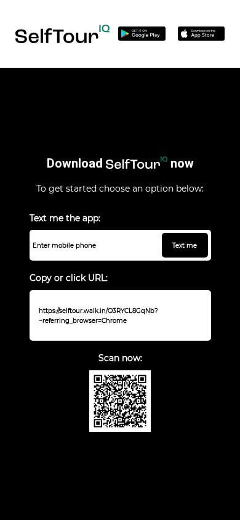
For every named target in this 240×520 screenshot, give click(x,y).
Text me (184, 246)
